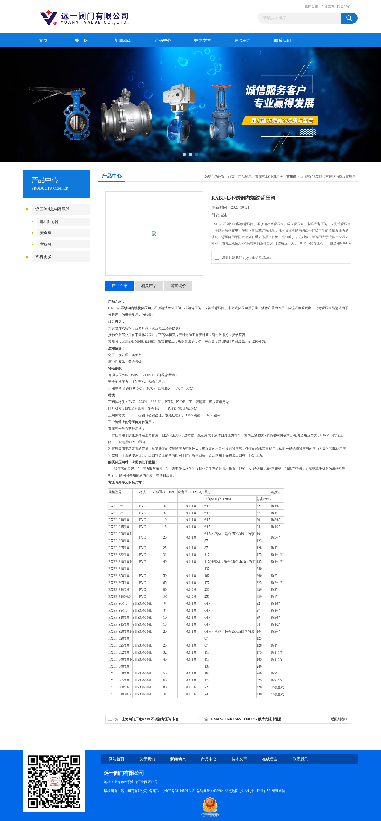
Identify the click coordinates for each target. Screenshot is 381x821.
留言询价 (178, 286)
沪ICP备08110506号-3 (179, 791)
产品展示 (245, 177)
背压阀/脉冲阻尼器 (52, 209)
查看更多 (43, 257)
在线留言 (327, 7)
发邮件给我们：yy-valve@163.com (245, 258)
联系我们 (344, 7)
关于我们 (83, 40)
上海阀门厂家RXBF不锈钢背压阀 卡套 (150, 719)
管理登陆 (278, 791)
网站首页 (116, 759)
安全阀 (45, 233)
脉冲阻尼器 (49, 222)
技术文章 (202, 40)
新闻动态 (123, 40)
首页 (43, 40)
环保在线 (263, 791)
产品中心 (163, 40)
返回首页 (311, 7)
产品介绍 (119, 286)
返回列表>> (339, 719)
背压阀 (45, 244)
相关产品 (149, 286)
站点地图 (231, 791)
